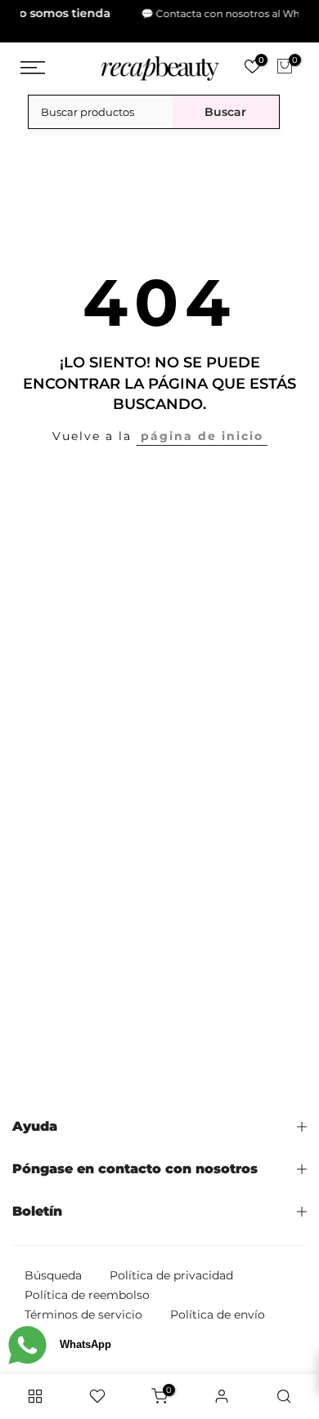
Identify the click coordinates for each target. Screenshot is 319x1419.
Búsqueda (53, 1269)
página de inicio (202, 430)
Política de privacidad (171, 1269)
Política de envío (217, 1308)
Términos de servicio (83, 1308)
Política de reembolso (87, 1289)
